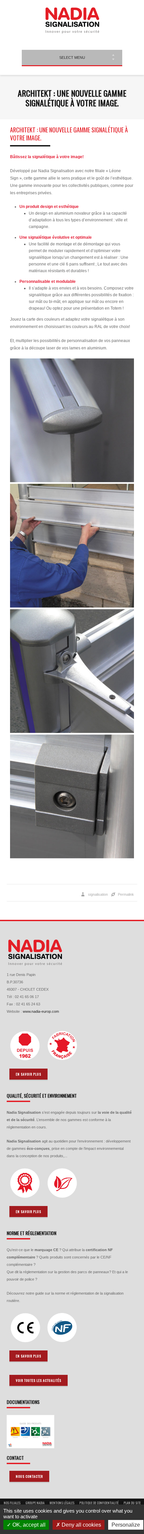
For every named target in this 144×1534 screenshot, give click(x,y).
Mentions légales (62, 1502)
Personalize (126, 1525)
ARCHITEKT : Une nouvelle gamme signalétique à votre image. (69, 133)
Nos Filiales (12, 1502)
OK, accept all (28, 1525)
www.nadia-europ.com (41, 1011)
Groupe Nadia (35, 1502)
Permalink (126, 894)
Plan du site (132, 1502)
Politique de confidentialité (99, 1502)
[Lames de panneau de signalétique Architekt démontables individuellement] (72, 546)
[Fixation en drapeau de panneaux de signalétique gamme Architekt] (72, 671)
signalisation (98, 894)
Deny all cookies (80, 1525)
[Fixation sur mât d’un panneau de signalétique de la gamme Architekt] (72, 796)
